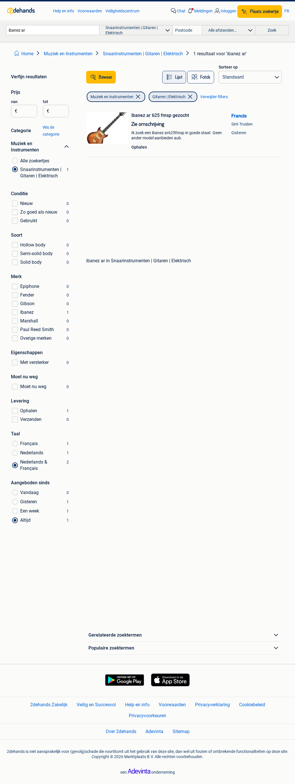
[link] (27, 11)
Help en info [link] (63, 11)
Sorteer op (228, 67)
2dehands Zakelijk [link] (48, 704)
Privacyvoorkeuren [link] (147, 715)
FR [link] (286, 11)
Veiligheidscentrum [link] (122, 11)
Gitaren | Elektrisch (169, 96)
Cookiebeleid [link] (252, 704)
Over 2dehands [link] (121, 731)
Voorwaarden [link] (89, 11)
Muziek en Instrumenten (111, 96)
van (14, 101)
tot (45, 101)
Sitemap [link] (181, 731)
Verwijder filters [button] (214, 96)
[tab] (174, 77)
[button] (200, 11)
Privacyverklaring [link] (212, 704)
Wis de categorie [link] (51, 130)
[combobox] (52, 30)
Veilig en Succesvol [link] (96, 704)
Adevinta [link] (154, 731)
